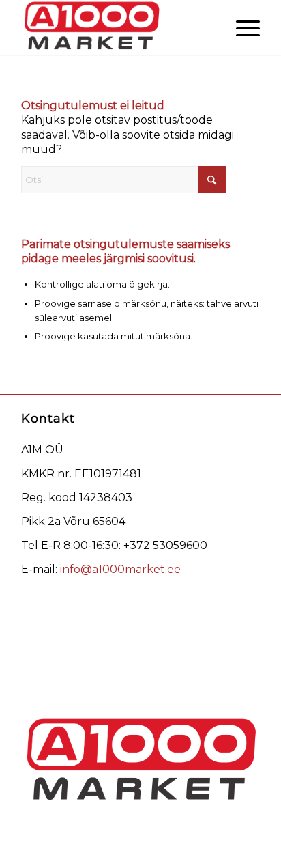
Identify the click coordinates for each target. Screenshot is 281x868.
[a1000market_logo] (116, 27)
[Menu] (241, 27)
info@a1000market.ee (120, 569)
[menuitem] (241, 27)
